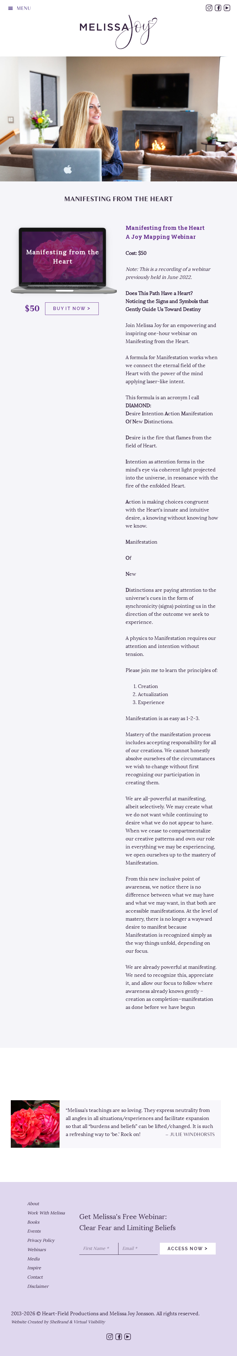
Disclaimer (37, 1286)
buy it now (72, 308)
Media (33, 1259)
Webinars (36, 1249)
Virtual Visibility (89, 1322)
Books (33, 1222)
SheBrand (59, 1322)
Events (33, 1231)
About (33, 1203)
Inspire (34, 1268)
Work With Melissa (46, 1213)
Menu (24, 8)
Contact (35, 1277)
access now (188, 1248)
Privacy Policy (40, 1240)
